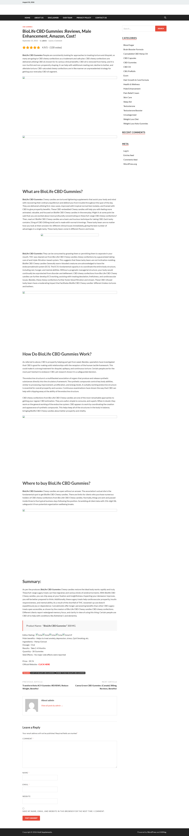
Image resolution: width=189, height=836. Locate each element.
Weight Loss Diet (131, 119)
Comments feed (130, 159)
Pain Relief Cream (131, 93)
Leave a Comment (55, 41)
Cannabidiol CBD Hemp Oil (135, 53)
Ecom (125, 75)
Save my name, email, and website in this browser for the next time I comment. (63, 811)
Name (25, 773)
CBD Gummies (27, 27)
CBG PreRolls (129, 71)
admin (44, 41)
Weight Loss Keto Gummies (135, 123)
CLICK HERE (44, 664)
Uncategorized (129, 115)
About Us (38, 18)
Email (26, 785)
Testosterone (129, 106)
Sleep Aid (127, 101)
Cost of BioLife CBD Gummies (43, 673)
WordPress (151, 832)
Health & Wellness (131, 84)
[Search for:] (144, 28)
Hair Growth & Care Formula (136, 80)
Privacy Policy (84, 18)
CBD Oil (127, 67)
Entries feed (128, 155)
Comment (28, 739)
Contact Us (101, 18)
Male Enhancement (132, 88)
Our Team (67, 18)
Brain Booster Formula (133, 49)
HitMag (163, 832)
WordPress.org (130, 164)
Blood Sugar (128, 45)
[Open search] (165, 18)
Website (26, 796)
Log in (126, 151)
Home (27, 18)
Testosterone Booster (132, 110)
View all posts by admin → (52, 705)
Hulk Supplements (44, 832)
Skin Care (127, 97)
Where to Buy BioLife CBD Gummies (70, 673)
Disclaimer (53, 18)
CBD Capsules (129, 58)
